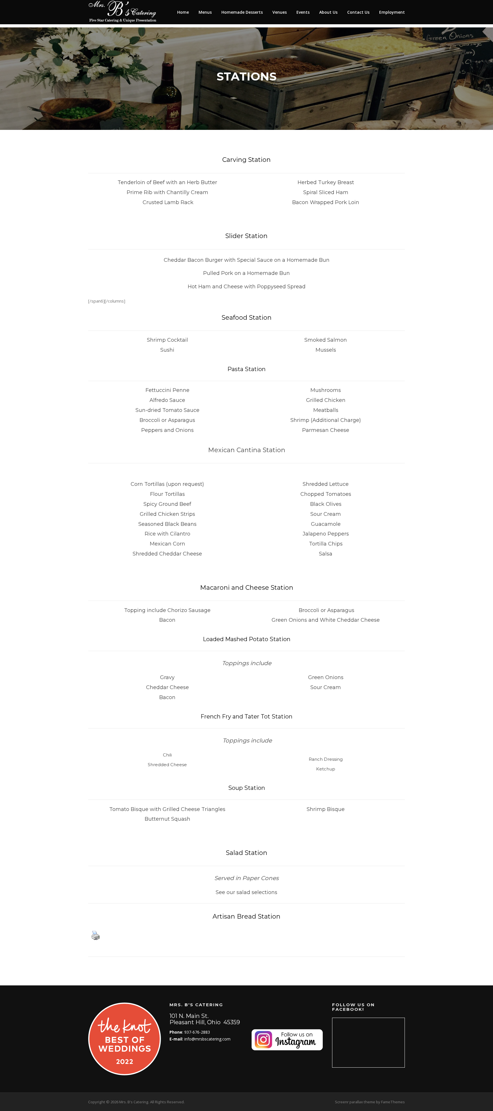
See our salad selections (246, 892)
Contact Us (358, 12)
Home (183, 12)
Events (303, 12)
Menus (205, 12)
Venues (279, 12)
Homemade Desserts (242, 12)
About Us (328, 12)
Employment (392, 12)
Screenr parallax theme (355, 1101)
